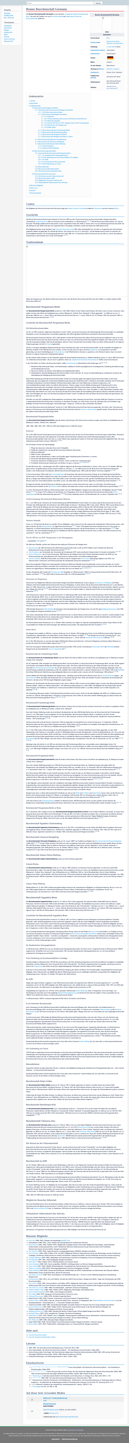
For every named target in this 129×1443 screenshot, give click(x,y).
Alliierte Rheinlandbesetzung (67, 993)
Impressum (56, 1439)
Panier (93, 78)
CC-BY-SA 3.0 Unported (75, 1430)
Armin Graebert (34, 1264)
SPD (38, 541)
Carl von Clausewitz (54, 649)
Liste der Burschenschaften (38, 1335)
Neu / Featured (9, 18)
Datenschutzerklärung (69, 1439)
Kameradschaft (31, 677)
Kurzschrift (94, 931)
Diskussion (54, 1410)
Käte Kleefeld (48, 609)
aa (58, 1367)
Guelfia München (108, 675)
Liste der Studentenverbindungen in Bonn (42, 1337)
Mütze (116, 208)
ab (59, 1367)
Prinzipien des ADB (57, 572)
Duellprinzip (94, 350)
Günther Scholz (34, 1300)
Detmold (62, 1136)
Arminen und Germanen (89, 409)
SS (57, 1315)
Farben (70, 208)
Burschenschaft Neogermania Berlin (84, 934)
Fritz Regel (32, 1294)
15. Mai (109, 47)
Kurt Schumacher (110, 1300)
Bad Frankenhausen (39, 668)
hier (17, 1433)
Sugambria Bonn (41, 221)
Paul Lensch (85, 558)
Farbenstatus (95, 54)
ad (63, 1367)
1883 (113, 47)
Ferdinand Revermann (36, 1296)
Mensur (101, 69)
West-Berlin (97, 793)
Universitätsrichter (58, 474)
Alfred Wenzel (33, 1315)
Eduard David (33, 548)
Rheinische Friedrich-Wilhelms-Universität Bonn (115, 42)
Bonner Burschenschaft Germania (67, 1417)
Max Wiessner (33, 1320)
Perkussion (97, 208)
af (66, 1367)
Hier (24, 1433)
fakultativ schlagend (113, 69)
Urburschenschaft (84, 1127)
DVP (44, 541)
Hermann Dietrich (34, 558)
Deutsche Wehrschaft (41, 1208)
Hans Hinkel (33, 1266)
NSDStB (110, 647)
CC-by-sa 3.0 (53, 1413)
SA (68, 1240)
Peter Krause (37, 1376)
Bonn (108, 38)
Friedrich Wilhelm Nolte (36, 1290)
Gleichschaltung (105, 1009)
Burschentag (30, 738)
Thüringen (51, 668)
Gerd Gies (32, 1262)
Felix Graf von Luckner (36, 1287)
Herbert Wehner (98, 1300)
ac (61, 1367)
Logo (44, 1400)
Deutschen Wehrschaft (87, 1131)
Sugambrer (37, 966)
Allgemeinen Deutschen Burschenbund (85, 360)
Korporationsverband (98, 50)
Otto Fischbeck (34, 552)
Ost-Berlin (85, 793)
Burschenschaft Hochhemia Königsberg (108, 841)
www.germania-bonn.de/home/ (111, 87)
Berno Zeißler (33, 1324)
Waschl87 (46, 1410)
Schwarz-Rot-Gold (79, 208)
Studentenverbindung (79, 14)
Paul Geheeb (33, 1260)
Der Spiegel (36, 1386)
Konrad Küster (71, 363)
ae (64, 1367)
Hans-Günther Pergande (37, 1292)
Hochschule (94, 42)
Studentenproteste (48, 801)
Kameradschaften (98, 647)
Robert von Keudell (35, 1268)
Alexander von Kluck (35, 1275)
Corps (49, 344)
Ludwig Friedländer (35, 1257)
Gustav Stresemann (35, 554)
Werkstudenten (47, 526)
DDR (77, 793)
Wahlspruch (94, 72)
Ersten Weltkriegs (82, 991)
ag (67, 1367)
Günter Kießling (84, 1041)
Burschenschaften (57, 16)
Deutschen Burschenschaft (65, 229)
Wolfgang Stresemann (109, 609)
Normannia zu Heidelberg (102, 583)
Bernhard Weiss (34, 1313)
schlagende (68, 14)
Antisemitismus (59, 352)
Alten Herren (53, 486)
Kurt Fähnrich (33, 1251)
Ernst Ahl (32, 1240)
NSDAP (63, 1240)
